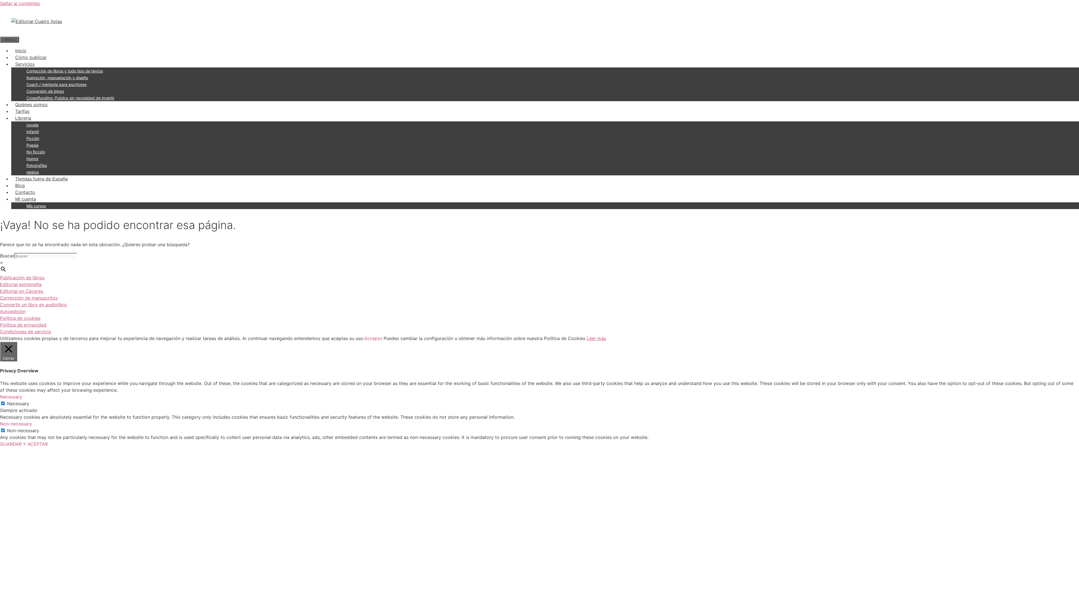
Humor (32, 158)
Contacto (25, 192)
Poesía (32, 145)
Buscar (7, 256)
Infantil (32, 131)
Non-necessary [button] (16, 424)
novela (32, 125)
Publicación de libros (22, 277)
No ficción (35, 152)
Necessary (18, 403)
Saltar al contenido (20, 3)
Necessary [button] (11, 397)
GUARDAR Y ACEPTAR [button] (24, 444)
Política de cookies (20, 318)
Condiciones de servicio (25, 331)
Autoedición (13, 311)
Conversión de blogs (45, 91)
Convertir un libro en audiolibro (33, 304)
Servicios (25, 64)
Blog (20, 185)
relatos (32, 172)
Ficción (32, 138)
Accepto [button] (373, 338)
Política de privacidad (23, 325)
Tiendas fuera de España (41, 179)
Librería (23, 118)
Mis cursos (36, 205)
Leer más (596, 338)
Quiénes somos (31, 104)
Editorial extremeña (21, 284)
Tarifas (22, 111)
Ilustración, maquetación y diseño (57, 77)
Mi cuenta (25, 199)
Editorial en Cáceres (22, 291)
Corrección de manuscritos (29, 298)
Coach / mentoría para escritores (56, 84)
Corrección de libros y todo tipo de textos (64, 71)
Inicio (20, 50)
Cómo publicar (31, 57)
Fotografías (36, 165)
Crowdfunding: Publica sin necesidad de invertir (70, 98)
